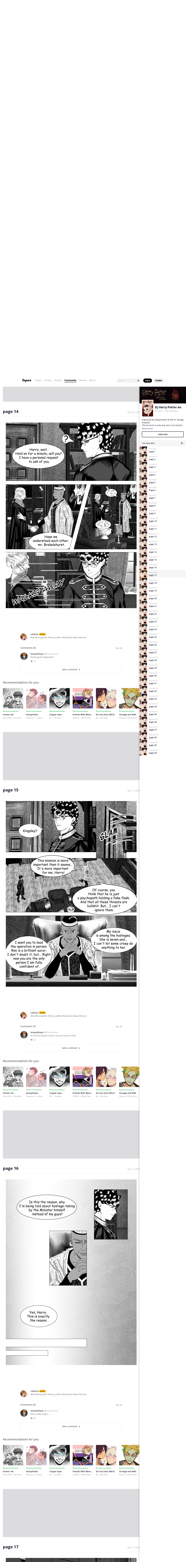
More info (18, 1548)
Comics (48, 7)
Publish (158, 8)
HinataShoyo (37, 275)
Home (38, 7)
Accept (163, 1547)
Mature (82, 7)
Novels (58, 7)
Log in (147, 8)
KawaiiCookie (37, 1410)
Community (70, 7)
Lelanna (34, 255)
